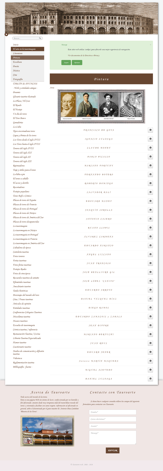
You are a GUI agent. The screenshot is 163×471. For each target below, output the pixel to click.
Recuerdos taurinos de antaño (26, 277)
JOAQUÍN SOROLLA (99, 210)
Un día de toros (20, 113)
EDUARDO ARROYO (98, 290)
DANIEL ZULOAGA (98, 378)
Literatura (17, 53)
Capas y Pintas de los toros (24, 135)
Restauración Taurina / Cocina (26, 333)
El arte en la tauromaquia (24, 49)
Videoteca (17, 358)
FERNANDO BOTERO (98, 174)
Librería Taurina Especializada (27, 338)
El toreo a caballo (20, 178)
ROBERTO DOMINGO (99, 183)
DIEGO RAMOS (99, 307)
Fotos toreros (18, 256)
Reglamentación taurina (23, 362)
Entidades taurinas (21, 307)
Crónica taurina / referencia (25, 329)
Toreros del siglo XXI (22, 161)
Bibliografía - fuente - (22, 366)
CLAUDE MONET (99, 148)
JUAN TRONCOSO (99, 263)
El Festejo (17, 109)
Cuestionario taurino (22, 346)
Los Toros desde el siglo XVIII (26, 139)
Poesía (16, 66)
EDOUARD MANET (99, 201)
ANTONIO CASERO (99, 219)
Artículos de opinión (22, 303)
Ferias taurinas (19, 260)
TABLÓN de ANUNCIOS (25, 83)
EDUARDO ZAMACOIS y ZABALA (99, 316)
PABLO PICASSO (98, 156)
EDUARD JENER (99, 352)
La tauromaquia (20, 226)
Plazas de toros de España (24, 200)
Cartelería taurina (21, 251)
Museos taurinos (20, 320)
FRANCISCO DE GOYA (98, 130)
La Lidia (17, 126)
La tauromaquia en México (25, 230)
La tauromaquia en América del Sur (28, 243)
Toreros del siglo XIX (22, 152)
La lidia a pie (19, 174)
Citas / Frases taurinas (23, 299)
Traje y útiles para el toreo (24, 169)
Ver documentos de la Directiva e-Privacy (83, 55)
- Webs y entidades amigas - (25, 87)
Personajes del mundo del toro (26, 295)
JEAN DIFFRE (99, 325)
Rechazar (77, 62)
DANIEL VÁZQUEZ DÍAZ (99, 299)
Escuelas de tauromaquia (24, 325)
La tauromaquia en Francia (25, 238)
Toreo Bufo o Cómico (22, 195)
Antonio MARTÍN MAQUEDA (99, 361)
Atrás (52, 87)
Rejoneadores (18, 165)
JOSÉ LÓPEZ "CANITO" (99, 281)
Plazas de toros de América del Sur (28, 217)
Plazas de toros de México (24, 213)
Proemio (16, 92)
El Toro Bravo (19, 118)
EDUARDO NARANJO (99, 245)
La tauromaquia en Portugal (25, 234)
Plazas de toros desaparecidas (26, 221)
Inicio (15, 44)
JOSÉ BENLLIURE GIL (99, 272)
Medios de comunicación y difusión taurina (28, 352)
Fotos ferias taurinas (22, 264)
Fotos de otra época (21, 273)
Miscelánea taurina (21, 316)
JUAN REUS (98, 343)
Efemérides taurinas (21, 282)
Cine (15, 74)
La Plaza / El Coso (21, 100)
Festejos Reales (19, 269)
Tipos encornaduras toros (24, 131)
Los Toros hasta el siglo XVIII (26, 144)
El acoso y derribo (21, 182)
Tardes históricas (20, 290)
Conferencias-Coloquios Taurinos (27, 312)
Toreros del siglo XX (21, 156)
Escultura (17, 61)
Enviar (112, 450)
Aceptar (66, 62)
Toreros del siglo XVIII (23, 148)
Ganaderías (18, 122)
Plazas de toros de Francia (24, 204)
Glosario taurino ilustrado (24, 96)
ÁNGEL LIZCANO (99, 254)
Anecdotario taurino (22, 286)
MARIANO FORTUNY (98, 165)
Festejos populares (21, 191)
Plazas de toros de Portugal (25, 208)
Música (16, 70)
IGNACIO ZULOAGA (99, 139)
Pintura (16, 57)
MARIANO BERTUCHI (99, 334)
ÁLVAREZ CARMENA (99, 236)
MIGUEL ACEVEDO (98, 370)
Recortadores (18, 187)
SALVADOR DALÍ (99, 192)
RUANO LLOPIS (99, 227)
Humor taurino (19, 342)
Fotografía (17, 79)
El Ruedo (17, 105)
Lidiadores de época (21, 247)
